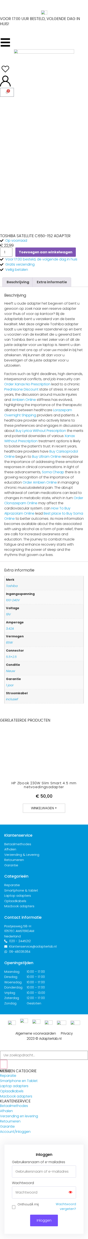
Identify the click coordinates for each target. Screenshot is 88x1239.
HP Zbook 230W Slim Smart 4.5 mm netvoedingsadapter (44, 785)
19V (8, 614)
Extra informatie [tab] (52, 282)
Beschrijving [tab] (18, 282)
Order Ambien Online (40, 482)
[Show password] (70, 1192)
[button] (44, 808)
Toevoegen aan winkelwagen (45, 252)
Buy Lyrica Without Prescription (41, 430)
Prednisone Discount (21, 389)
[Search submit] (3, 1064)
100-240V (13, 600)
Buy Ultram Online (46, 456)
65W (9, 642)
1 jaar (10, 685)
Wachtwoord (23, 1183)
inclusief (12, 699)
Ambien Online (24, 399)
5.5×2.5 (11, 657)
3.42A (10, 628)
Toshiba (12, 586)
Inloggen (44, 1220)
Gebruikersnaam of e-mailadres (38, 1162)
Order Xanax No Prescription (27, 384)
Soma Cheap (53, 472)
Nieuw (10, 671)
